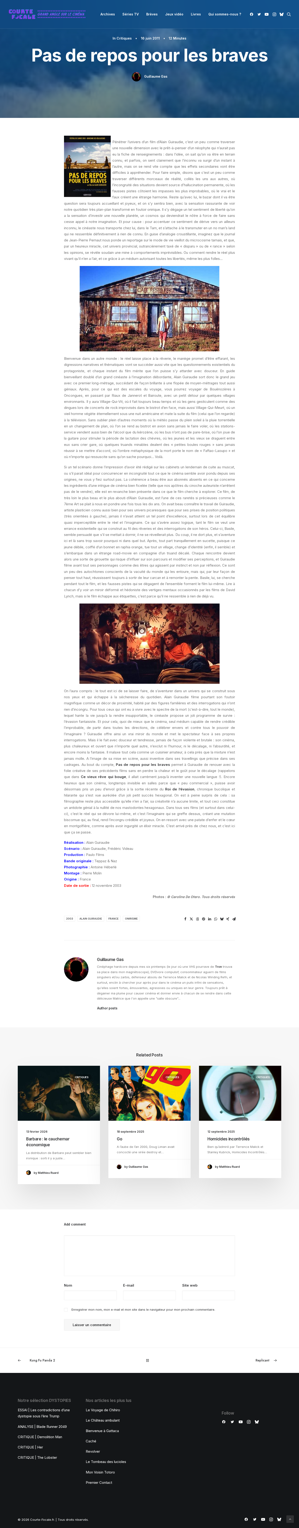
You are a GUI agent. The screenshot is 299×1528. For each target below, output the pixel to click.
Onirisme (131, 918)
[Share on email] (234, 919)
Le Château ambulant (103, 1420)
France (113, 918)
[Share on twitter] (191, 919)
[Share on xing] (228, 919)
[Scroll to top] (290, 1519)
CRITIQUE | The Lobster (37, 1457)
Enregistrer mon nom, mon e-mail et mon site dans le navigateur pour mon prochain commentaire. (143, 1309)
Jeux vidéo (174, 14)
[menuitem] (107, 14)
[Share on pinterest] (203, 919)
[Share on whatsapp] (215, 919)
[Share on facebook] (185, 919)
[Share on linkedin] (209, 919)
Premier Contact (99, 1482)
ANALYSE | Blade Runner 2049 (42, 1426)
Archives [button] (107, 14)
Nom (68, 1285)
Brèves (152, 14)
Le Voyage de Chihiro (103, 1410)
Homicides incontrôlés (228, 1139)
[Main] (149, 1360)
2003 (69, 918)
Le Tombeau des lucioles (106, 1461)
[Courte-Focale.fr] (49, 14)
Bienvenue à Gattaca (102, 1431)
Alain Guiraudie (90, 918)
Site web (190, 1285)
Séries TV (130, 14)
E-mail (128, 1285)
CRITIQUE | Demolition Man (40, 1437)
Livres (196, 14)
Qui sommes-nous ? (224, 14)
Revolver (93, 1451)
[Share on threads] (197, 919)
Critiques (124, 38)
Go (119, 1139)
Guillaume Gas (155, 76)
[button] (252, 14)
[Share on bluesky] (221, 919)
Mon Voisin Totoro (100, 1472)
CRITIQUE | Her (30, 1447)
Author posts (107, 1008)
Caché (91, 1441)
